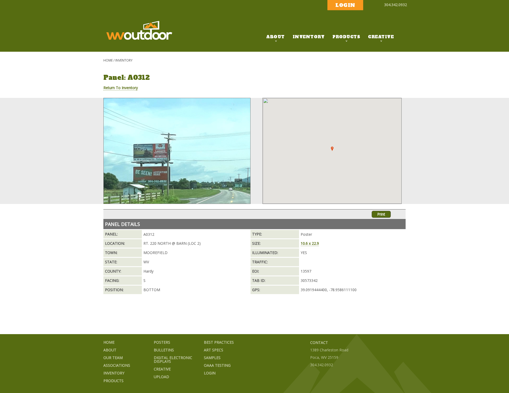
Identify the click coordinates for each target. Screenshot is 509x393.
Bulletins (164, 350)
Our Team (113, 358)
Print (381, 214)
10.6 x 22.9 (310, 243)
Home (108, 60)
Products (346, 37)
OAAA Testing (217, 366)
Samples (212, 358)
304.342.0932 (395, 4)
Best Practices (219, 342)
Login (210, 373)
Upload (161, 377)
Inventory (309, 37)
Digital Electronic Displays (173, 360)
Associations (116, 366)
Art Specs (213, 350)
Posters (162, 342)
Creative (381, 37)
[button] (332, 149)
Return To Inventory (120, 87)
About (275, 37)
